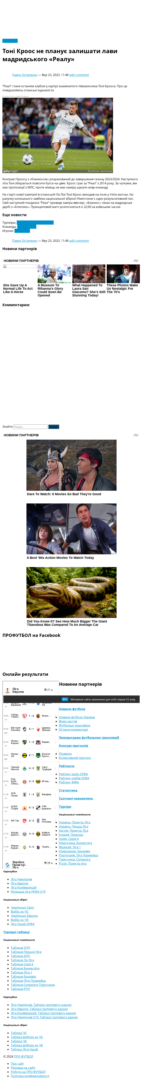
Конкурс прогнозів (73, 746)
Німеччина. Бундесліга (75, 843)
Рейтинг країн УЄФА (73, 774)
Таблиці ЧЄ (19, 1041)
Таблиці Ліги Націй (24, 1049)
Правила (65, 754)
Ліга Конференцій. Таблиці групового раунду (43, 1013)
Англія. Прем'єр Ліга (73, 831)
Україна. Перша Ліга (73, 826)
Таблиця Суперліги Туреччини (33, 985)
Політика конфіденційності (30, 1076)
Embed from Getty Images (15, 96)
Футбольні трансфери (74, 725)
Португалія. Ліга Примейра (78, 855)
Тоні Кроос (22, 231)
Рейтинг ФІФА (69, 782)
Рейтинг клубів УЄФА (74, 778)
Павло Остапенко (24, 75)
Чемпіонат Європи (24, 916)
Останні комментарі (73, 729)
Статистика (68, 790)
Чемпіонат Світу (22, 907)
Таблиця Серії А (22, 964)
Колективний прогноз (75, 758)
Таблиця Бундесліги (25, 968)
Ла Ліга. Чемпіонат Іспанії (35, 222)
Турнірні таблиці (16, 932)
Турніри (65, 807)
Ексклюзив (10, 41)
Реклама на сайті (23, 1068)
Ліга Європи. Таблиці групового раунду (39, 1009)
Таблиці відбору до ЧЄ (27, 1045)
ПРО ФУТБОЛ (23, 1056)
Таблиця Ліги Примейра (28, 981)
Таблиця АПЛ (20, 956)
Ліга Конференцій (23, 887)
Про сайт (17, 1064)
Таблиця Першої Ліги (26, 952)
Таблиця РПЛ (20, 989)
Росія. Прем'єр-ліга (73, 863)
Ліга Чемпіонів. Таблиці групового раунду (41, 1005)
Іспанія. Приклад (71, 835)
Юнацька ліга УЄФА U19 (28, 892)
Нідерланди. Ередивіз (74, 851)
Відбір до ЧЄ (19, 920)
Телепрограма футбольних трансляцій (89, 738)
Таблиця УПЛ (20, 948)
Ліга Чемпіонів (21, 879)
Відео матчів (68, 721)
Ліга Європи (19, 883)
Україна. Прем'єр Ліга (74, 822)
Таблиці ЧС (19, 1033)
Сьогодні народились (76, 798)
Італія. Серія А (69, 839)
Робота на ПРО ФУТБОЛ (28, 1072)
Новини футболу (72, 709)
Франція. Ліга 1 (70, 847)
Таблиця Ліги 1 (21, 972)
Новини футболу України (77, 717)
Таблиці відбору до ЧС (27, 1037)
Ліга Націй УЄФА (22, 924)
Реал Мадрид (26, 227)
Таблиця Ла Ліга (22, 960)
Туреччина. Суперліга (74, 859)
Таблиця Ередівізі (23, 977)
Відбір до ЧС (19, 912)
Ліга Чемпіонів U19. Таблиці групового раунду (44, 1017)
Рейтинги (66, 766)
